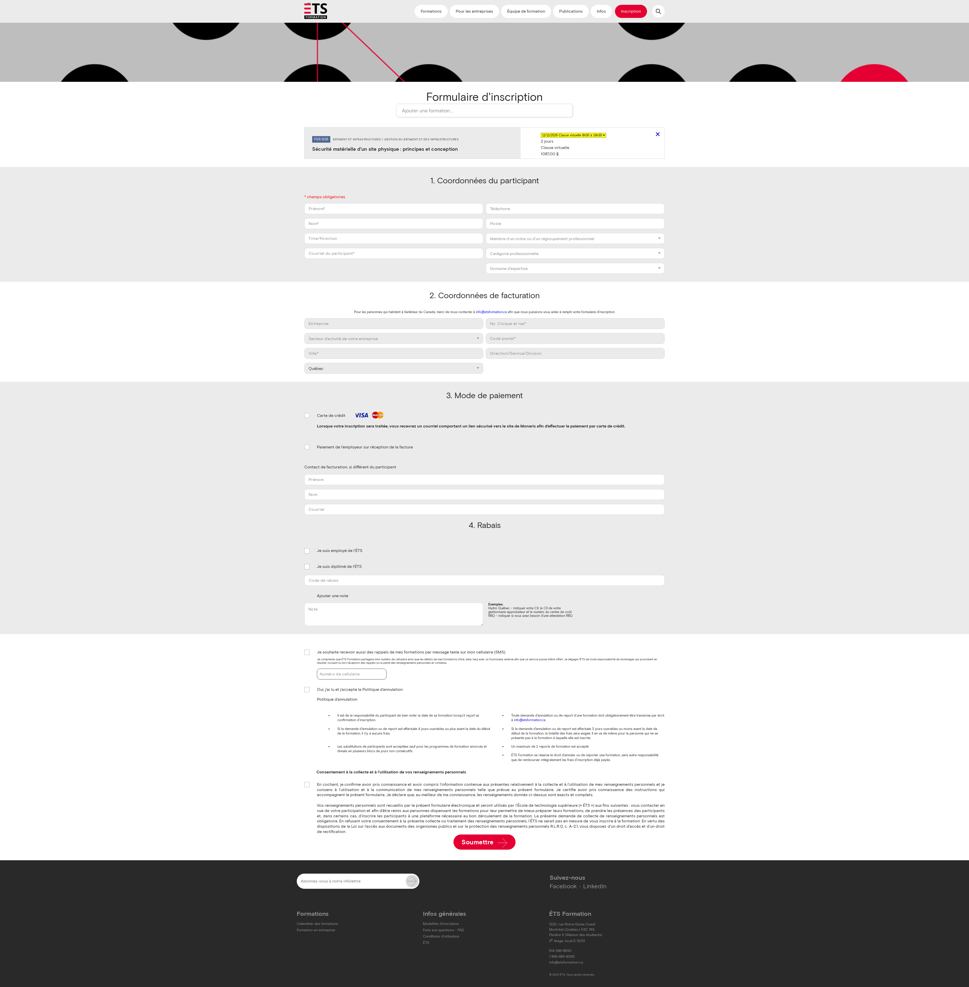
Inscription (631, 11)
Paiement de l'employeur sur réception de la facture (365, 447)
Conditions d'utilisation (441, 936)
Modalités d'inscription (441, 924)
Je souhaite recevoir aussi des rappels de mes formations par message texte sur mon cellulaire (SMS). (411, 652)
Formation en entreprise (316, 930)
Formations (431, 11)
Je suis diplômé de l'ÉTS (339, 566)
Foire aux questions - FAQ (443, 930)
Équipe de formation (526, 11)
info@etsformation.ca (491, 312)
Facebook (563, 886)
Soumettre (478, 842)
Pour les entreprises (474, 11)
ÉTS (426, 943)
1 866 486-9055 (562, 956)
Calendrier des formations (317, 924)
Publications (571, 11)
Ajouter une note (332, 595)
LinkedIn (595, 886)
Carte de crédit (331, 415)
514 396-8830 (560, 951)
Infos (601, 11)
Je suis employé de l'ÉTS (339, 550)
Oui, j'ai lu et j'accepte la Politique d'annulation (360, 689)
